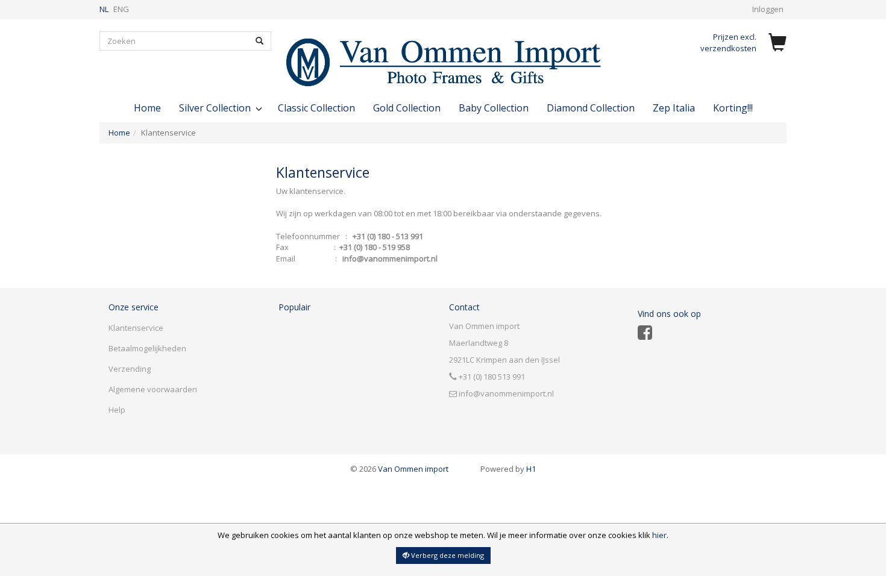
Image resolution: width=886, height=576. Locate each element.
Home (147, 107)
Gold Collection (407, 107)
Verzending (129, 368)
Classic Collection (316, 107)
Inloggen (768, 9)
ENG (121, 9)
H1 (508, 468)
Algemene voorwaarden (152, 389)
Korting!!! (733, 107)
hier (659, 535)
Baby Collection (494, 107)
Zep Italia (674, 107)
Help (116, 409)
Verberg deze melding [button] (446, 555)
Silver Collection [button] (216, 107)
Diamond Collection (591, 107)
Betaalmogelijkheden (147, 348)
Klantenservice (135, 327)
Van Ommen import (399, 468)
